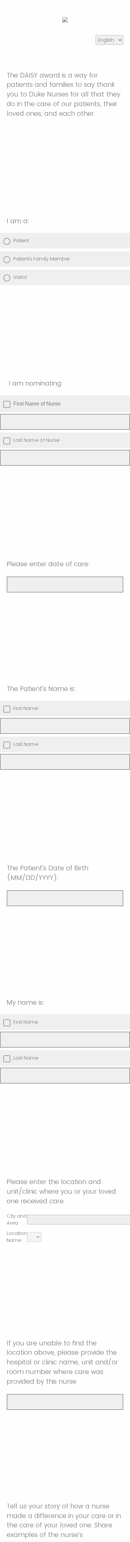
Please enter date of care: (48, 564)
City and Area (17, 1219)
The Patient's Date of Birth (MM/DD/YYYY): (47, 873)
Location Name (17, 1237)
